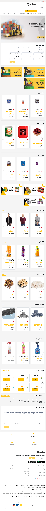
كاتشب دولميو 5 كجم (38, 142)
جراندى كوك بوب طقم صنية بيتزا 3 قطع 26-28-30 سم (23, 325)
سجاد (29, 493)
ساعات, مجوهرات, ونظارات (35, 485)
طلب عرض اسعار (41, 11)
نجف (44, 494)
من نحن (4, 14)
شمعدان (38, 492)
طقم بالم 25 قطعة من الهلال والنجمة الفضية (38, 325)
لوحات (13, 493)
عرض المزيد (4, 210)
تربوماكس (26, 358)
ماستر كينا (8, 385)
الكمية (30, 51)
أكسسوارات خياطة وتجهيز (9, 485)
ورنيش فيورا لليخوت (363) (9, 174)
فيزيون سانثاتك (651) (24, 174)
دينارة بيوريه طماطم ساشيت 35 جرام (9, 263)
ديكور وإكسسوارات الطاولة (37, 493)
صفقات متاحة (22, 14)
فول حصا (40, 294)
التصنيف (18, 51)
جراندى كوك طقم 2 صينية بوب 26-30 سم (9, 325)
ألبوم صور (21, 492)
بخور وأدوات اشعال (33, 492)
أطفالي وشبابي (22, 485)
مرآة (7, 492)
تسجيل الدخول (12, 468)
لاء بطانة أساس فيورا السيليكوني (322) (24, 112)
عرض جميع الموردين (5, 370)
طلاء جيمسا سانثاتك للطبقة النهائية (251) (37, 174)
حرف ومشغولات (16, 492)
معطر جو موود (39, 358)
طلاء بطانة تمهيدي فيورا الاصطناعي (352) (37, 112)
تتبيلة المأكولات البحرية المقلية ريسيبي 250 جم (10, 142)
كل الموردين (40, 14)
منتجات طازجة (37, 489)
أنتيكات (27, 496)
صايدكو (36, 375)
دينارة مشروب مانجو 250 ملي (23, 263)
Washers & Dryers (11, 496)
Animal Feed (29, 487)
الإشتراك (32, 458)
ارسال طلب (15, 14)
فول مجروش (11, 294)
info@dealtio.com (42, 475)
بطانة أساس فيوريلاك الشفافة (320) (10, 112)
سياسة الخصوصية (27, 470)
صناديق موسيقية (26, 492)
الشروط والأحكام (27, 468)
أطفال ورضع (17, 485)
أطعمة (37, 487)
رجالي (30, 485)
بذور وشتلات (26, 489)
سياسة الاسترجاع (27, 471)
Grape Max (40, 262)
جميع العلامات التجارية (31, 14)
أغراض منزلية (23, 496)
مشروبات (33, 487)
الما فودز (36, 385)
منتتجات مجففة (31, 489)
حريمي (27, 485)
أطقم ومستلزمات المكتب (7, 493)
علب (42, 494)
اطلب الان (12, 62)
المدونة (9, 14)
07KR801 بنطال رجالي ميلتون (10, 230)
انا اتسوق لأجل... (41, 51)
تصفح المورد (35, 379)
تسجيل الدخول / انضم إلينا (32, 11)
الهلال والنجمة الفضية (5, 375)
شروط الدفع (18, 56)
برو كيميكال (22, 385)
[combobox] (15, 53)
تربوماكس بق (11, 358)
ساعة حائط (10, 492)
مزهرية (44, 493)
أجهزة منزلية (31, 496)
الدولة (43, 56)
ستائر (31, 493)
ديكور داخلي (36, 496)
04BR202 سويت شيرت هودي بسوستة (38, 230)
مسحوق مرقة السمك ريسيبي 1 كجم (24, 142)
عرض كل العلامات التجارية (5, 395)
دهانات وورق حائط (18, 493)
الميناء (31, 56)
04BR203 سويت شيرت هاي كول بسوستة (23, 230)
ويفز (23, 375)
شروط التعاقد (27, 475)
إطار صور (4, 492)
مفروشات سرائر (24, 493)
